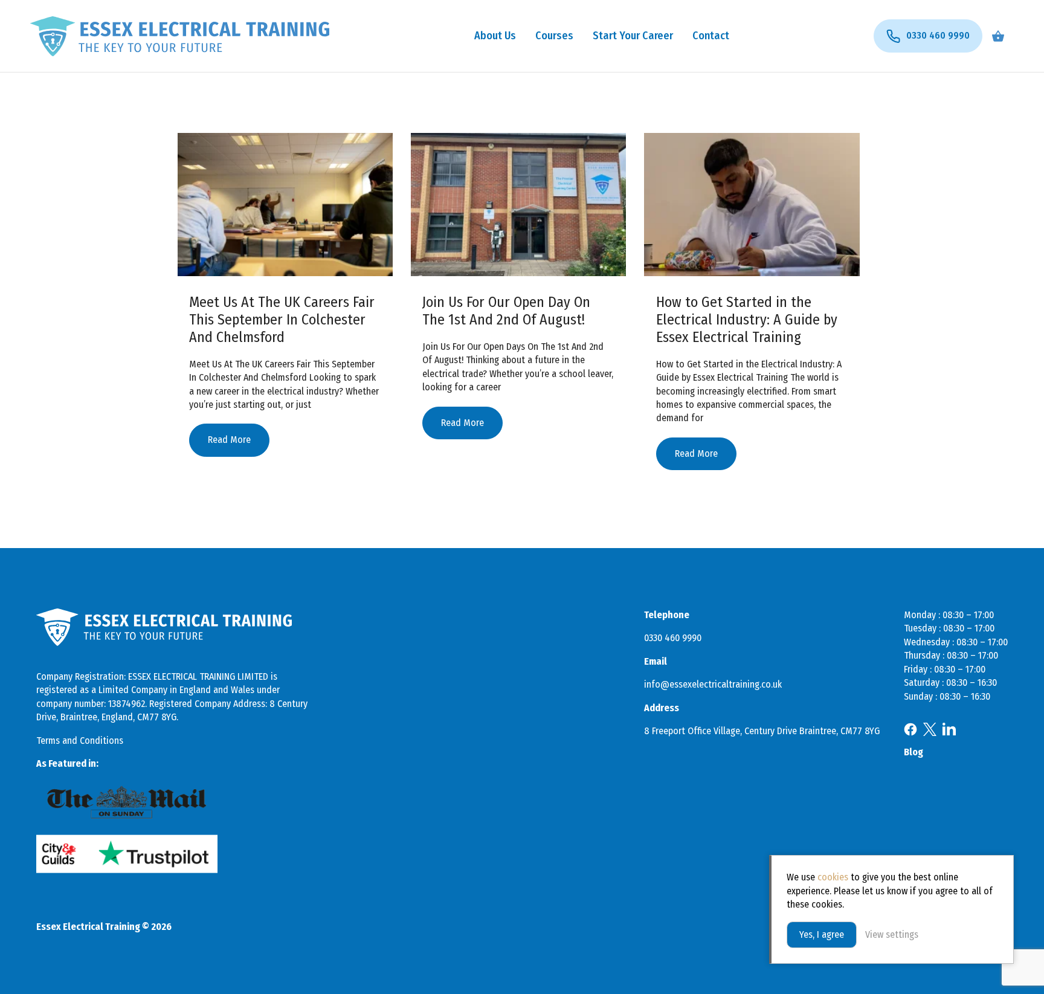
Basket (998, 36)
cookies (832, 877)
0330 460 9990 (672, 638)
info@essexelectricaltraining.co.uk (713, 684)
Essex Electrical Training (179, 36)
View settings (891, 934)
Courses (554, 35)
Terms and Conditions (79, 740)
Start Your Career (633, 35)
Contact (710, 35)
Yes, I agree (821, 934)
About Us (495, 35)
